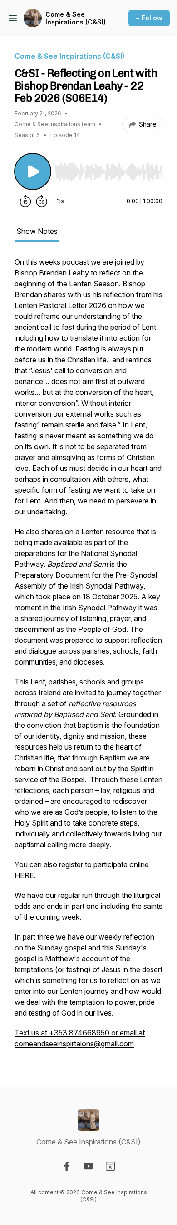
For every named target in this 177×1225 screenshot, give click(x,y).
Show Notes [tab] (37, 231)
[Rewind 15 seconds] (25, 201)
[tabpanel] (88, 657)
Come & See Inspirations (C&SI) (75, 18)
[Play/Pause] (33, 171)
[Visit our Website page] (110, 1166)
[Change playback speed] (61, 201)
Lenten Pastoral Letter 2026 (60, 305)
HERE (24, 875)
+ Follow (149, 18)
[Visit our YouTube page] (88, 1166)
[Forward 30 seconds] (41, 201)
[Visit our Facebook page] (66, 1166)
